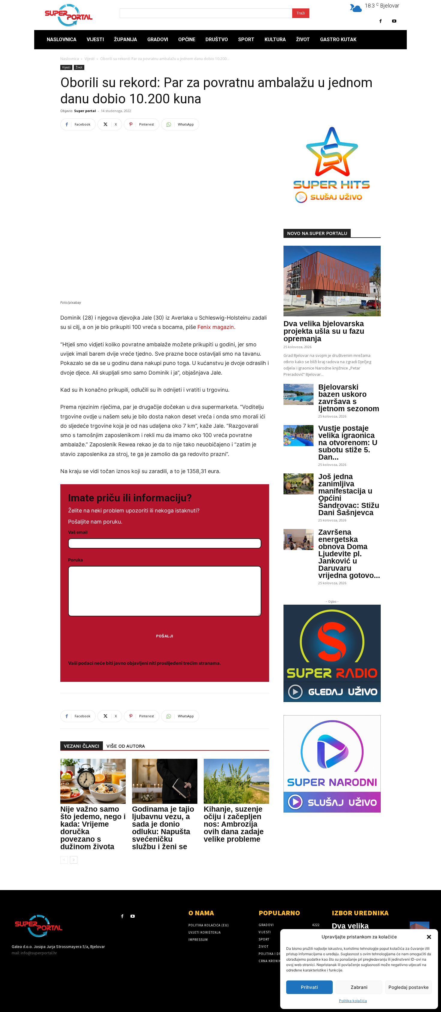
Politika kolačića (353, 1000)
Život (79, 67)
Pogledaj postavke (408, 987)
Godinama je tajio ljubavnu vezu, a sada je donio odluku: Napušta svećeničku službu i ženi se (163, 828)
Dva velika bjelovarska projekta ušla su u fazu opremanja (324, 331)
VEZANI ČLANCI (81, 746)
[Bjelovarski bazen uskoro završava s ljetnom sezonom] (299, 394)
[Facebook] (380, 21)
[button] (429, 937)
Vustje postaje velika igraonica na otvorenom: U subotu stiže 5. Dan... (347, 442)
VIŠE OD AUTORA (125, 746)
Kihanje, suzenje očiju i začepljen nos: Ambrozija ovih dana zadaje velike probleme (234, 824)
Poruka (75, 559)
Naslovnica (69, 58)
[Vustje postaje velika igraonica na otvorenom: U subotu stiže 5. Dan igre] (299, 435)
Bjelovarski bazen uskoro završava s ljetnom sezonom (348, 398)
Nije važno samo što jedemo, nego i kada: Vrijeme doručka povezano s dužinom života (93, 828)
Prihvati (309, 987)
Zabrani (359, 987)
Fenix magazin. (216, 327)
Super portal (85, 110)
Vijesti (89, 58)
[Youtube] (394, 21)
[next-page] (73, 860)
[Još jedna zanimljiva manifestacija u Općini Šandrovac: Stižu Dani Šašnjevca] (299, 483)
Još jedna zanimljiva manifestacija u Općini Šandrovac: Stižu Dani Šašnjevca (348, 494)
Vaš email (78, 532)
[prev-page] (64, 860)
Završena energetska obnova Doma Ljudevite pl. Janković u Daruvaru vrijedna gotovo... (349, 553)
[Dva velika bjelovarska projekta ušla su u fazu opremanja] (332, 281)
